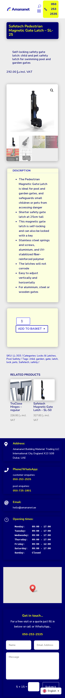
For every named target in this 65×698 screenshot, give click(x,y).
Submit (50, 686)
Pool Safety (13, 359)
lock (8, 362)
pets (15, 362)
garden (40, 359)
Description (22, 170)
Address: (19, 443)
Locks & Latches (46, 355)
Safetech (24, 362)
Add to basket (30, 329)
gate (48, 359)
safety (34, 362)
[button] (52, 90)
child (32, 359)
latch (55, 359)
